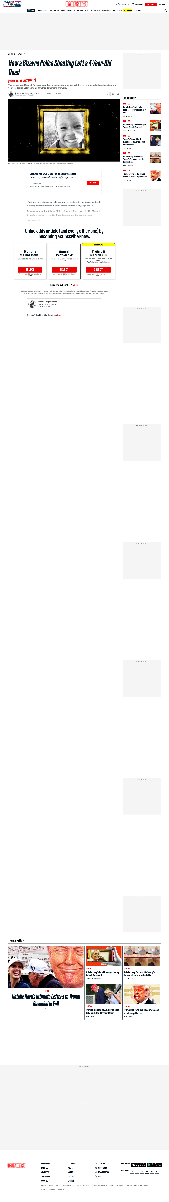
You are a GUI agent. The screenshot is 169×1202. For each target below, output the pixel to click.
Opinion (97, 10)
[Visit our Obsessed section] (20, 4)
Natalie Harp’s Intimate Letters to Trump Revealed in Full (46, 1000)
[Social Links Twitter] (137, 1172)
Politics (88, 10)
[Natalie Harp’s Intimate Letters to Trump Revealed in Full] (155, 113)
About (43, 1185)
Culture (71, 1177)
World (70, 1172)
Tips (56, 1185)
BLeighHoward (45, 306)
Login (75, 285)
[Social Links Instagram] (142, 1172)
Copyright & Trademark (139, 1185)
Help (74, 1185)
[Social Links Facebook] (132, 1172)
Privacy (79, 1185)
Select (30, 269)
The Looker (54, 10)
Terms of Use (56, 186)
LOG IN (162, 4)
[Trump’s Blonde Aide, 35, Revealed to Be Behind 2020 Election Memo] (155, 145)
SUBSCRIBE (151, 4)
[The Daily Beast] (77, 4)
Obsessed (71, 10)
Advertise (67, 1185)
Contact (50, 1185)
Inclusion (109, 1185)
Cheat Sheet (42, 10)
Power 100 (106, 10)
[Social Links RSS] (152, 1172)
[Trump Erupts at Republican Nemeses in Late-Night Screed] (155, 180)
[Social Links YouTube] (147, 1172)
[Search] (166, 10)
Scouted (137, 10)
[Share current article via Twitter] (107, 94)
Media (62, 10)
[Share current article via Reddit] (118, 94)
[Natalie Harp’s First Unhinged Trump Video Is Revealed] (155, 131)
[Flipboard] (157, 1172)
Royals (80, 10)
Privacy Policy (66, 186)
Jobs (60, 1185)
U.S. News (128, 10)
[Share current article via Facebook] (102, 94)
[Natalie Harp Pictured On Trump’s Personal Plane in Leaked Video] (155, 163)
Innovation (117, 10)
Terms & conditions (121, 1185)
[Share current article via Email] (112, 94)
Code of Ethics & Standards (94, 1185)
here (59, 315)
